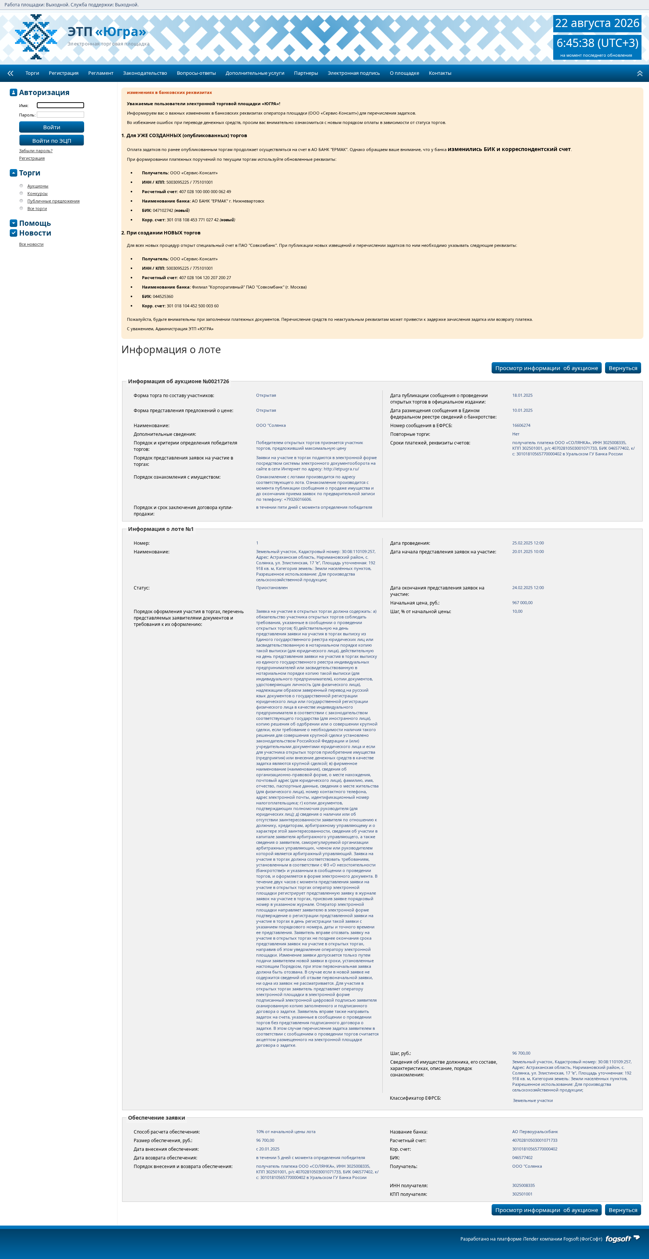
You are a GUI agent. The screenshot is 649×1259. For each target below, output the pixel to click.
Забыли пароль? (36, 150)
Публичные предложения (53, 201)
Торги (32, 73)
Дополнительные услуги (255, 73)
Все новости (31, 244)
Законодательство (145, 73)
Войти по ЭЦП (51, 140)
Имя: (24, 105)
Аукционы (37, 186)
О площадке (404, 73)
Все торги (37, 208)
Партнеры (306, 73)
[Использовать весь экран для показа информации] (10, 73)
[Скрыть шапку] (639, 73)
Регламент (100, 73)
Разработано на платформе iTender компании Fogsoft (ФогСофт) (531, 1239)
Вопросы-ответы (196, 73)
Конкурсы (37, 193)
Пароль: (28, 115)
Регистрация (63, 73)
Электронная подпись (354, 73)
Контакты (440, 73)
